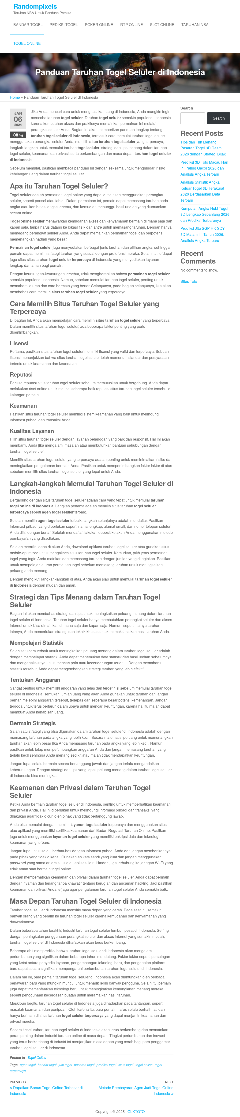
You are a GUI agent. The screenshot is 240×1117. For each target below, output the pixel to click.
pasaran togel (84, 1064)
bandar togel (47, 1064)
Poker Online (99, 24)
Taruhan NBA (195, 24)
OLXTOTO (136, 1111)
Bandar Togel (28, 24)
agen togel (28, 1064)
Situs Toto (188, 281)
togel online (144, 1064)
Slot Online (162, 24)
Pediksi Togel (64, 24)
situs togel (125, 1064)
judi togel (65, 1064)
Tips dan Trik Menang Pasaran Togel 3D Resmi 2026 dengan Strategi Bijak (203, 148)
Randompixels (35, 6)
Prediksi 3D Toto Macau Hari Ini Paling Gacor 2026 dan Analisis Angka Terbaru (204, 168)
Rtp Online (131, 24)
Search (186, 108)
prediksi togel (106, 1064)
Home (15, 97)
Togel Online (27, 43)
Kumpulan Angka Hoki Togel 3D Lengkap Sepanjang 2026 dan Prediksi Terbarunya (204, 214)
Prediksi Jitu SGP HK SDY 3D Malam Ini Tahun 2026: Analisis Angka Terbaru (202, 234)
